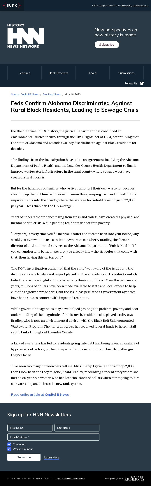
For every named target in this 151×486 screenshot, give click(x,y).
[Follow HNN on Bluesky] (142, 83)
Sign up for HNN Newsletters (70, 478)
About (92, 73)
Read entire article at (40, 394)
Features (24, 73)
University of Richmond (134, 5)
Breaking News (52, 94)
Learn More (51, 457)
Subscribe (107, 44)
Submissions (126, 73)
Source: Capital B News (25, 94)
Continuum (19, 444)
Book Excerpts (58, 73)
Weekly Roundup (23, 449)
